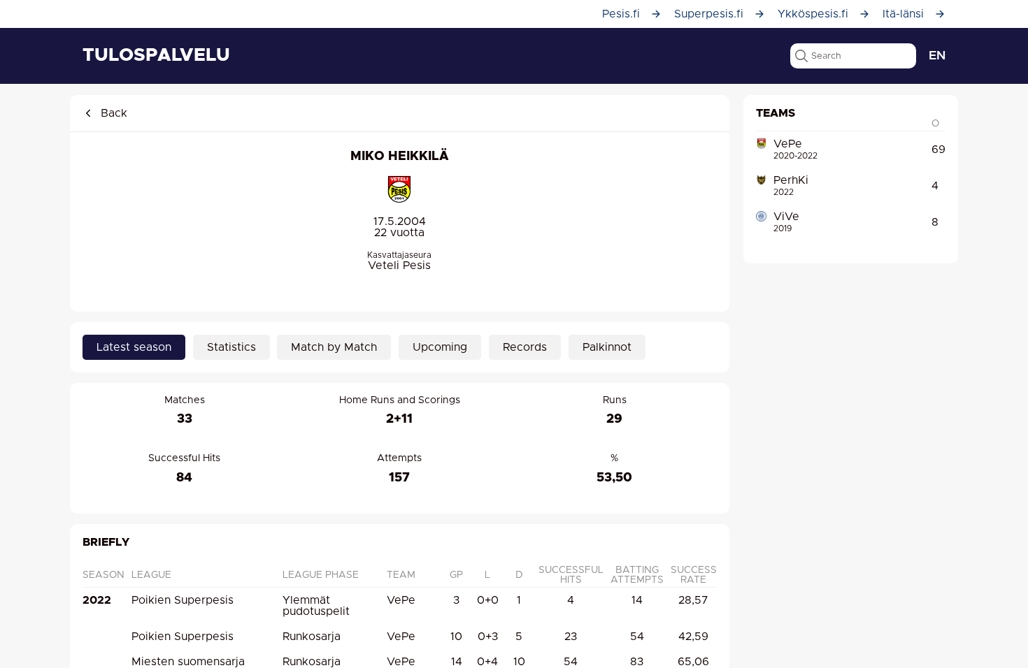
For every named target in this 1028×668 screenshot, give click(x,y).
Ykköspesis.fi (813, 14)
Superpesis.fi (708, 14)
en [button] (937, 56)
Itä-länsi (903, 14)
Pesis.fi (621, 14)
